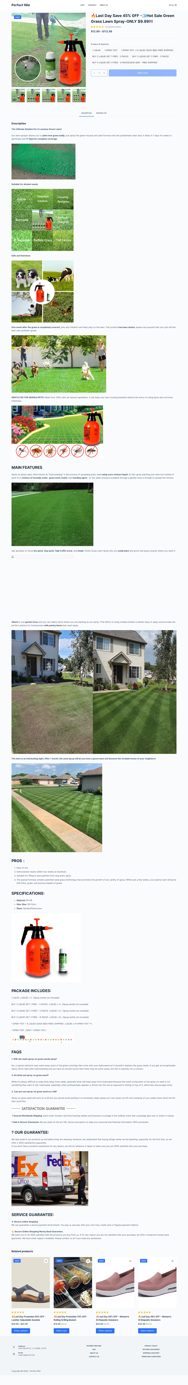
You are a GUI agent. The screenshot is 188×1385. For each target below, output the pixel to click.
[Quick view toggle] (46, 1261)
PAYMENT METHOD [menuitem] (94, 1346)
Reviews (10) (101, 113)
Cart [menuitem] (82, 5)
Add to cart (142, 73)
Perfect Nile (21, 5)
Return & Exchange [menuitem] (151, 1349)
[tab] (86, 113)
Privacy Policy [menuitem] (151, 1346)
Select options (20, 1330)
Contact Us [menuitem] (94, 1357)
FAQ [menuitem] (94, 1349)
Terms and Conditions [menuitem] (151, 1357)
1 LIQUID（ (16, 998)
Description (86, 113)
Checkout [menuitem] (92, 5)
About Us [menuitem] (104, 5)
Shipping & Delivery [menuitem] (151, 1353)
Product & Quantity (100, 44)
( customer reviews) (113, 27)
